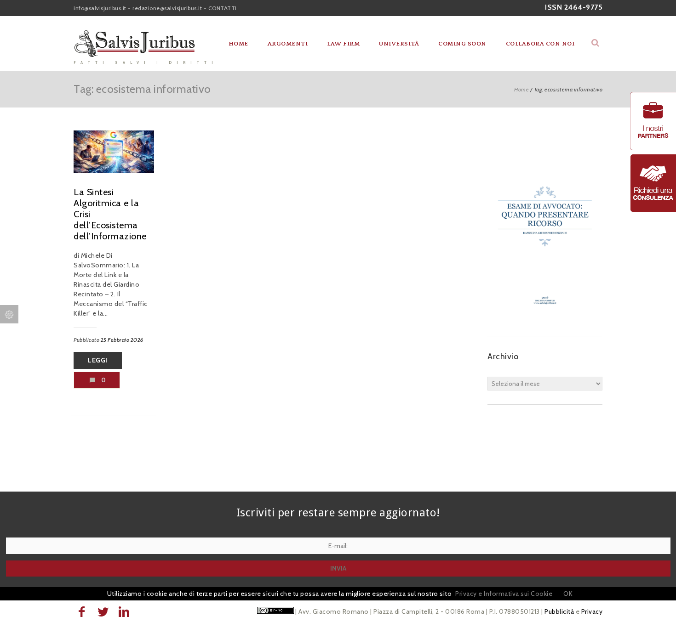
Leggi (98, 360)
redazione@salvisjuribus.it (167, 8)
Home (238, 43)
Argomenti (288, 43)
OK (568, 593)
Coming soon (462, 43)
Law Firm (343, 43)
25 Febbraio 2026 (122, 339)
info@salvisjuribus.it (100, 8)
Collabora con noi (540, 43)
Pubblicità (559, 611)
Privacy (592, 611)
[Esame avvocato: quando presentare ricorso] (544, 317)
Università (399, 43)
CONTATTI (222, 8)
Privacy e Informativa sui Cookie (503, 593)
